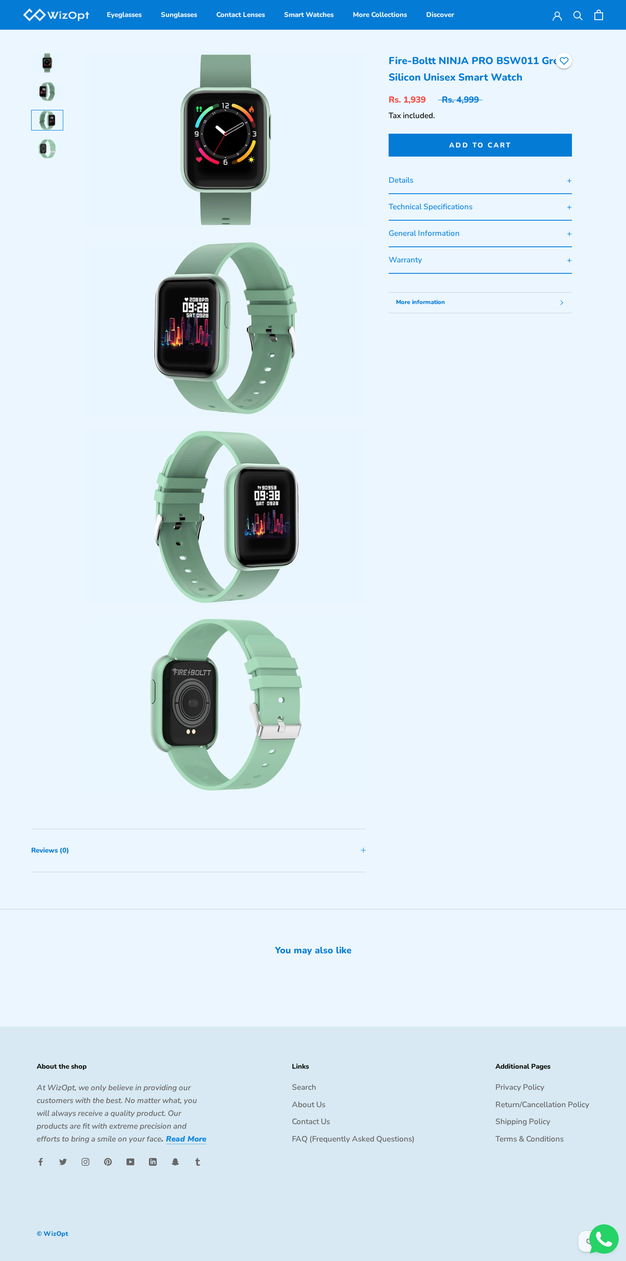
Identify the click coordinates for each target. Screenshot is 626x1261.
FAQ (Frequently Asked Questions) (353, 1139)
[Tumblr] (198, 1161)
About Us (308, 1104)
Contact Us (311, 1121)
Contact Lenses (240, 14)
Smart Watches (309, 14)
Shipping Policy (522, 1121)
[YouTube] (130, 1161)
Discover (440, 14)
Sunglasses (179, 14)
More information (420, 302)
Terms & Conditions (529, 1139)
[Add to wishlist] (564, 61)
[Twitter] (63, 1161)
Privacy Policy (519, 1087)
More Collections (380, 14)
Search (304, 1087)
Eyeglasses (124, 14)
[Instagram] (85, 1161)
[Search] (578, 15)
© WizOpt (52, 1233)
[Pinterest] (108, 1161)
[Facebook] (40, 1161)
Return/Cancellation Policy (542, 1104)
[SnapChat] (175, 1161)
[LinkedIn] (153, 1161)
